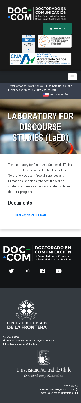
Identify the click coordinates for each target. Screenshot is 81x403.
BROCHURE (59, 28)
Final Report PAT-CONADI (31, 215)
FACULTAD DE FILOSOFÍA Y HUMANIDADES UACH (33, 90)
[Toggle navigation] (72, 76)
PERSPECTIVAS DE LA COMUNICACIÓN (27, 86)
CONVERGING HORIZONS (60, 86)
